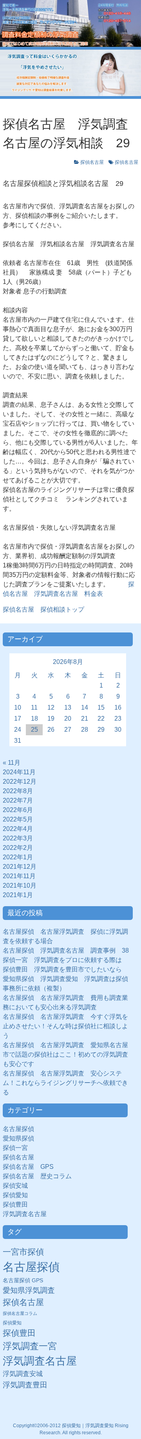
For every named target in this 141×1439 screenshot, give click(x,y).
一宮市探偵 (23, 1251)
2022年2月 (18, 847)
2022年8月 (18, 791)
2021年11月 (19, 876)
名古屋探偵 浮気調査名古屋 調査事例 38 (66, 950)
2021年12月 (19, 866)
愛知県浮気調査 (29, 1290)
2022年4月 (18, 828)
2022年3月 (18, 838)
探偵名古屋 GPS (28, 1166)
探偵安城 (15, 1185)
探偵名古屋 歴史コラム (40, 1176)
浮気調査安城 (23, 1374)
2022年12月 (19, 781)
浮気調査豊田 (25, 1384)
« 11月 (11, 762)
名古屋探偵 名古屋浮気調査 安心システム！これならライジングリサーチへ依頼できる (65, 1083)
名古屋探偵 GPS (23, 1280)
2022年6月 (18, 810)
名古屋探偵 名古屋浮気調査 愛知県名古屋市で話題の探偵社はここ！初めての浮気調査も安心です (65, 1054)
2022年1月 (18, 857)
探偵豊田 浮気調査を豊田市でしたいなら (62, 969)
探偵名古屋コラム (20, 1313)
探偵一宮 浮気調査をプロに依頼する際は (62, 960)
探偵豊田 (18, 1204)
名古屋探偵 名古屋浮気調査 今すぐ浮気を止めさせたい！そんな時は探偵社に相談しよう (65, 1026)
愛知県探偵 (18, 1138)
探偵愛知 (18, 1195)
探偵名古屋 (92, 162)
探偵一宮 (18, 1147)
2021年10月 (19, 885)
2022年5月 (18, 819)
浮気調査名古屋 (25, 1214)
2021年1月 (18, 895)
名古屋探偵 (18, 1129)
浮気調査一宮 (30, 1346)
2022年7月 (18, 800)
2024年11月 (19, 772)
